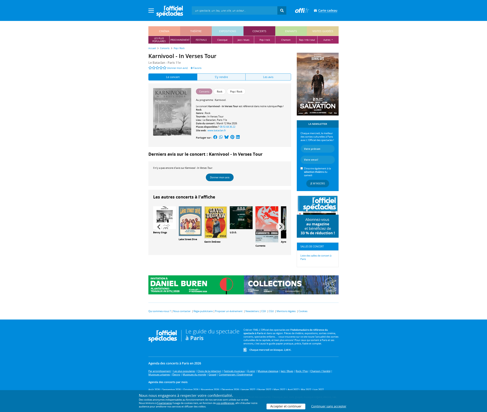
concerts (259, 31)
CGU (271, 311)
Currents (260, 245)
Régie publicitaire (203, 311)
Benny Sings (160, 232)
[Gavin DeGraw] (215, 222)
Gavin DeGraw (212, 241)
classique (222, 39)
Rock (207, 113)
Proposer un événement (229, 311)
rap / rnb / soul (307, 39)
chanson (285, 39)
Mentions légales (286, 311)
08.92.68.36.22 (227, 126)
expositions (227, 31)
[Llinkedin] (238, 137)
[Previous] (159, 227)
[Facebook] (215, 137)
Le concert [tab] (173, 77)
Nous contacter (182, 311)
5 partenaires (164, 403)
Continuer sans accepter (328, 406)
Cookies (302, 311)
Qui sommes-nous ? (159, 311)
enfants (291, 31)
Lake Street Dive (188, 239)
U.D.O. (233, 232)
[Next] (280, 227)
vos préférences (225, 403)
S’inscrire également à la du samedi (317, 172)
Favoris (197, 68)
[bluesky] (226, 137)
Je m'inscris (317, 183)
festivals (201, 39)
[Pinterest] (232, 137)
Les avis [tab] (268, 77)
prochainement (180, 39)
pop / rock (264, 39)
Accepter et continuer (286, 406)
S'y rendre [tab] (221, 77)
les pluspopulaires (159, 40)
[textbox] (234, 10)
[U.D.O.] (241, 217)
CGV (263, 311)
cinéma (164, 31)
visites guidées (322, 31)
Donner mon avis (219, 177)
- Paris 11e (164, 63)
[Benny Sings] (164, 217)
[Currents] (266, 224)
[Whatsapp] (221, 137)
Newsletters (252, 311)
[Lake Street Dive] (190, 220)
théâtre (196, 31)
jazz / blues (243, 39)
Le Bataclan (209, 120)
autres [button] (327, 39)
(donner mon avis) (177, 68)
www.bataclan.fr (217, 130)
